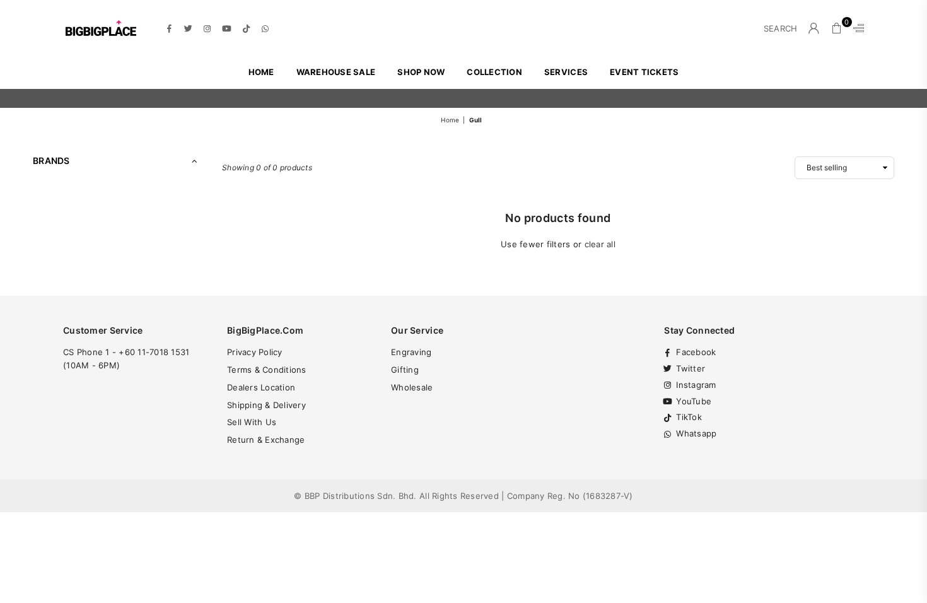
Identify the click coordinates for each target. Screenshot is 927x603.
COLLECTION (494, 72)
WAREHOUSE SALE (336, 72)
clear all (600, 244)
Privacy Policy (255, 352)
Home (261, 72)
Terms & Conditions (266, 370)
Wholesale (412, 387)
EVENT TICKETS (644, 72)
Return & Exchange (266, 440)
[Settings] (856, 28)
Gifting (405, 370)
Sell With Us (251, 422)
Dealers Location (261, 387)
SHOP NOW (421, 72)
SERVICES (566, 72)
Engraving (411, 352)
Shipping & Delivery (266, 405)
